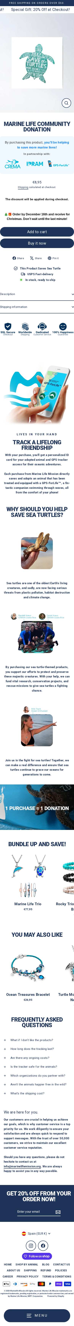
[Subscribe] (57, 1212)
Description (7, 294)
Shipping (23, 187)
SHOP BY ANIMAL (27, 1264)
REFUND (46, 1270)
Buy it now (37, 243)
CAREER (8, 1276)
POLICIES (61, 1270)
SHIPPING (30, 1270)
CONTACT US (61, 1264)
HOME (8, 1264)
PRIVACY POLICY (28, 1276)
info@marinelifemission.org (22, 1166)
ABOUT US (13, 1270)
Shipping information (13, 307)
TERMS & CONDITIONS (56, 1276)
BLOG (46, 1264)
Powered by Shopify (55, 1296)
